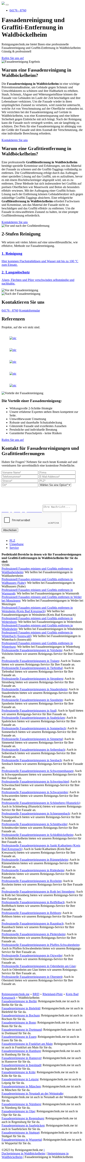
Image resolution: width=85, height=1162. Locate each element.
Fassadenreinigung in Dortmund (22, 1029)
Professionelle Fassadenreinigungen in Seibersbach (33, 749)
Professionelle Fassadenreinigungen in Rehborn (31, 913)
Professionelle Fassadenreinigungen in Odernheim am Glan (39, 966)
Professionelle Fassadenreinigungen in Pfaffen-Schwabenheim (40, 944)
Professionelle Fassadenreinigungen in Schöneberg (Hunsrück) (41, 803)
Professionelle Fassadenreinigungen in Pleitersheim (33, 934)
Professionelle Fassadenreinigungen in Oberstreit (32, 976)
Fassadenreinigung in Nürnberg (21, 1104)
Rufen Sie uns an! (13, 58)
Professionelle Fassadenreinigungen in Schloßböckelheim (37, 834)
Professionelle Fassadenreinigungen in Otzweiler (32, 955)
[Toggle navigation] (7, 4)
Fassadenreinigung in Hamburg (21, 1051)
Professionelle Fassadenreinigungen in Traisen (30, 661)
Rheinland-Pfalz (52, 994)
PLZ (12, 540)
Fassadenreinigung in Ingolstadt (21, 1065)
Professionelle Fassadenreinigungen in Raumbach (32, 923)
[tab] (42, 259)
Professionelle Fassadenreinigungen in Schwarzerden (35, 792)
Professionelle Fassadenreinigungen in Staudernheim (34, 689)
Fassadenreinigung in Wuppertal (22, 1139)
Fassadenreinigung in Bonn (19, 1022)
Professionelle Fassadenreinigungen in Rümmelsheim (35, 859)
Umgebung (16, 544)
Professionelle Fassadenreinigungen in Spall (29, 710)
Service (14, 547)
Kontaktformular (29, 310)
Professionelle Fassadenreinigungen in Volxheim (32, 650)
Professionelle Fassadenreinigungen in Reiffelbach (33, 902)
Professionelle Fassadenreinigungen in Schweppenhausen (37, 771)
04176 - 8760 (17, 10)
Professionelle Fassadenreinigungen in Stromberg (32, 678)
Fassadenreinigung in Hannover (21, 1058)
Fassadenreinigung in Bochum (21, 1015)
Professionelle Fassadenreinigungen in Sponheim (32, 700)
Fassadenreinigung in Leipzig (20, 1079)
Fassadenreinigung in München (21, 1086)
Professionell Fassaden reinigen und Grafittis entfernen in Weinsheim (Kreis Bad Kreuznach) (37, 609)
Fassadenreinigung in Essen (19, 1036)
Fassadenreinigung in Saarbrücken (23, 1125)
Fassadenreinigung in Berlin (19, 1001)
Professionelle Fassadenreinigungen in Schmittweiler (34, 824)
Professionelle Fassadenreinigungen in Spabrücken (33, 717)
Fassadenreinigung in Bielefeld (21, 1008)
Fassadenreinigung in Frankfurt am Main (27, 1043)
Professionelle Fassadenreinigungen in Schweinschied (35, 781)
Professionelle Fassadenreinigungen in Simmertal (32, 739)
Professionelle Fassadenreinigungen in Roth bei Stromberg (38, 891)
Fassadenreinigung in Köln (18, 1072)
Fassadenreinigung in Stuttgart (20, 1132)
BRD (36, 994)
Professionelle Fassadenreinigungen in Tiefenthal (32, 668)
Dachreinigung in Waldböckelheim (23, 1153)
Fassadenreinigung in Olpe (18, 1111)
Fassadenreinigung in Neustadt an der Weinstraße (32, 1093)
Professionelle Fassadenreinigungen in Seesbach (32, 760)
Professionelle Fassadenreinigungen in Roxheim (31, 881)
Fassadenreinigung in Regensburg (23, 1118)
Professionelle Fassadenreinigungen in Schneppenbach (36, 813)
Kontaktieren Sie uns (15, 140)
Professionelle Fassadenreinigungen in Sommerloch (34, 728)
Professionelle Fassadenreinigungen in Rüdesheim (33, 870)
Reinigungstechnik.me (15, 994)
